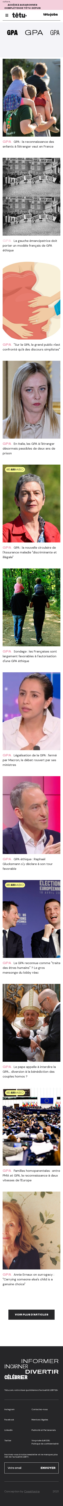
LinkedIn (8, 1430)
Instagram (9, 1409)
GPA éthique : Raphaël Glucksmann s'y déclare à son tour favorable (28, 864)
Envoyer (48, 1467)
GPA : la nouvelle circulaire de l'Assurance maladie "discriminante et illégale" (30, 552)
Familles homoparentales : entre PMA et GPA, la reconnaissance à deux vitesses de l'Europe (31, 1175)
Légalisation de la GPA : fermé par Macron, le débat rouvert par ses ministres (30, 760)
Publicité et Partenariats (43, 1430)
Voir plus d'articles (31, 1314)
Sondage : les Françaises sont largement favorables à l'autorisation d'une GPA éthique (30, 656)
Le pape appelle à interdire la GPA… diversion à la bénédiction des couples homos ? (29, 1072)
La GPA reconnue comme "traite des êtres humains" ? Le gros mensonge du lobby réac (31, 968)
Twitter (7, 1440)
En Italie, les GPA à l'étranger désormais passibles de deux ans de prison (29, 448)
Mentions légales (39, 1419)
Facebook (9, 1419)
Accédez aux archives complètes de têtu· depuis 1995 (22, 8)
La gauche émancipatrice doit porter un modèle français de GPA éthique (30, 245)
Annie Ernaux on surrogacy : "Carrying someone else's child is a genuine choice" (28, 1279)
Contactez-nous (39, 1409)
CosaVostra (32, 1491)
